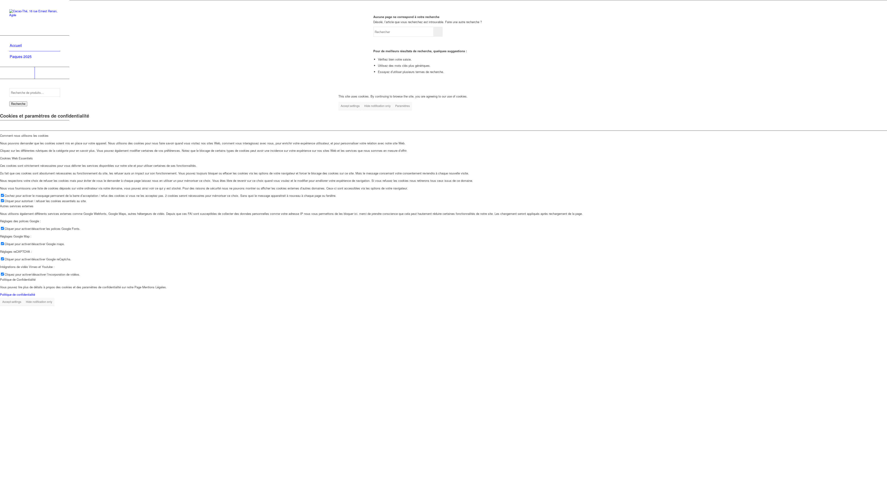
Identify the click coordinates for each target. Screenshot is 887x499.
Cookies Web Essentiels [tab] (16, 158)
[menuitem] (34, 45)
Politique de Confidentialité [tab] (18, 279)
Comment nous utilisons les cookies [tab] (24, 135)
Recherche (18, 104)
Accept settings (350, 106)
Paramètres (402, 106)
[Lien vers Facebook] (17, 73)
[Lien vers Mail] (52, 73)
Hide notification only (377, 106)
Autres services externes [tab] (16, 206)
